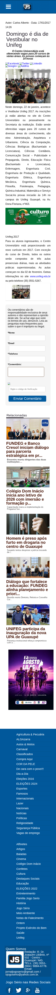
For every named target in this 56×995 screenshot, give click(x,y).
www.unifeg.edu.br (40, 276)
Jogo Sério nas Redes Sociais (28, 982)
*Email (11, 343)
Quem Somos (16, 949)
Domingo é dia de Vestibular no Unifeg (27, 39)
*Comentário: (15, 364)
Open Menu (8, 6)
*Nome (11, 332)
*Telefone (13, 354)
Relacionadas (17, 415)
